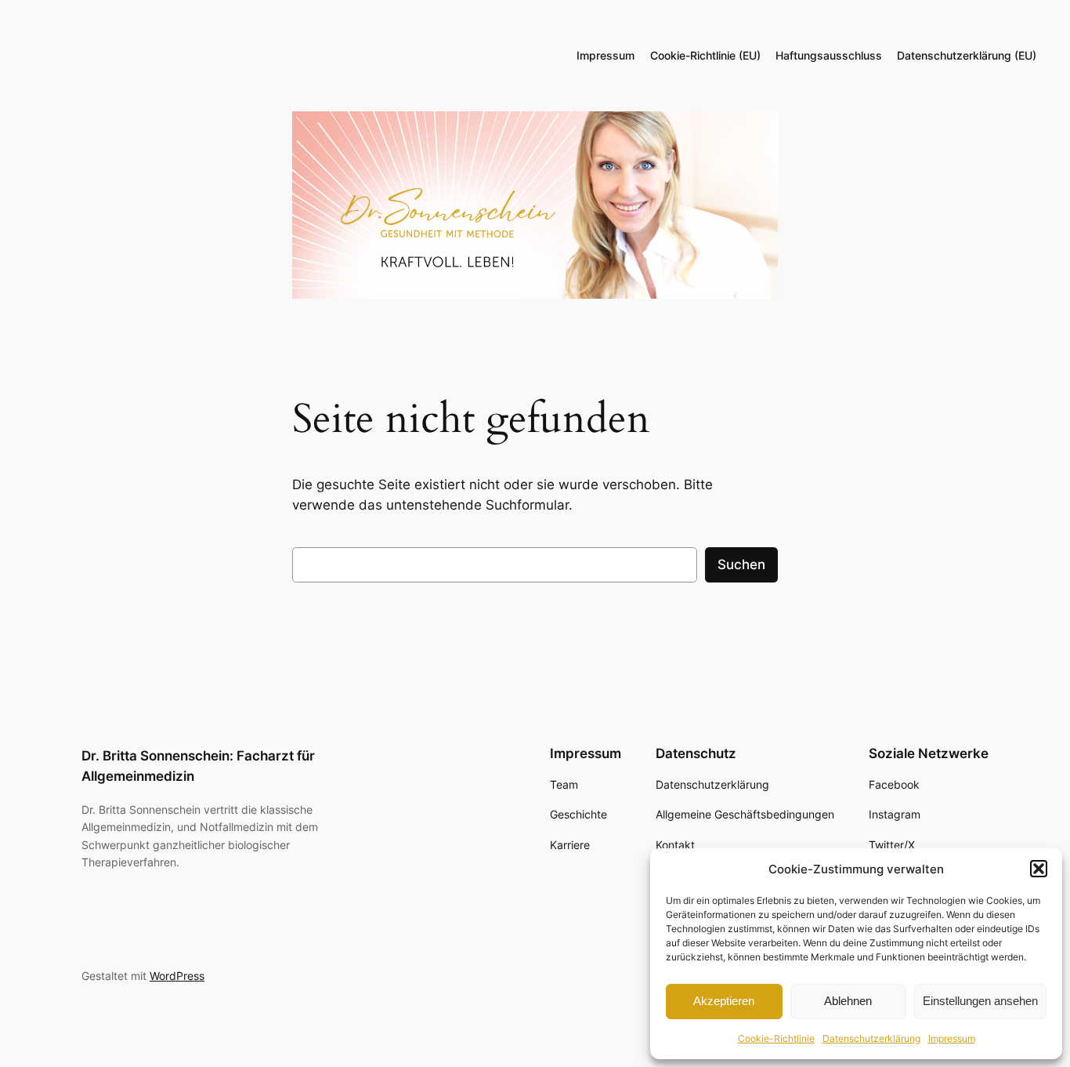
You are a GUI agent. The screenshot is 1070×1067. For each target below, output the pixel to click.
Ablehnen (848, 1000)
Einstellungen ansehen (980, 1000)
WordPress (177, 975)
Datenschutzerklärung (871, 1038)
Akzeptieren (723, 1000)
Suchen (741, 564)
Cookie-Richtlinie (776, 1038)
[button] (1039, 868)
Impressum (951, 1038)
